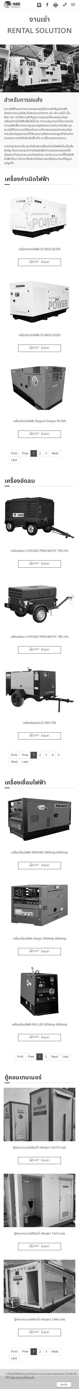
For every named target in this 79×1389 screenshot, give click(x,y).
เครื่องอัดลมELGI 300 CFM (39, 723)
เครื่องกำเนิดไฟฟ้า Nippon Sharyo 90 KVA (39, 421)
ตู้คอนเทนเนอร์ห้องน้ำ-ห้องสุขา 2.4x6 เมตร (39, 1319)
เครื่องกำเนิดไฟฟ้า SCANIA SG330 (39, 249)
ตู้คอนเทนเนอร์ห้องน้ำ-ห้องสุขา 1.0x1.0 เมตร (39, 1147)
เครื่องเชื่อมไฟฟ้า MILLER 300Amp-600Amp (39, 1024)
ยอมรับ (63, 1384)
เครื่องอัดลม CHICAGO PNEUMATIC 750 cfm (39, 551)
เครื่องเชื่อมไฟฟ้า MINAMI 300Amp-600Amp (39, 852)
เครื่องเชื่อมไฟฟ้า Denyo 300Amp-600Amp (39, 938)
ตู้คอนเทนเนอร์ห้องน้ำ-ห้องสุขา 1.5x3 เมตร (39, 1233)
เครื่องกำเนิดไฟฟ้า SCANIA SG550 (39, 335)
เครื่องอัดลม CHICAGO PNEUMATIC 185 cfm (39, 637)
